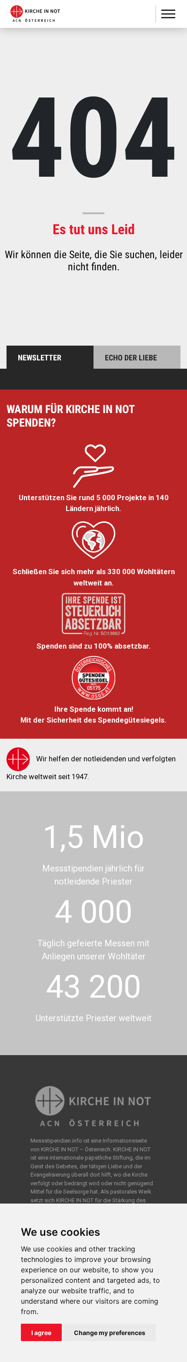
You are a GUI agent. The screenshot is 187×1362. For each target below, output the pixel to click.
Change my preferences (109, 1332)
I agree (41, 1332)
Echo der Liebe (131, 357)
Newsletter (39, 357)
